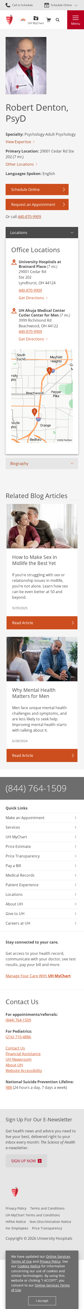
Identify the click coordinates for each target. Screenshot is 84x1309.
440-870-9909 (29, 216)
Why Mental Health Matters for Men (34, 693)
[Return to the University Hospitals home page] (9, 20)
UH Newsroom (19, 1059)
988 (9, 1087)
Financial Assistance (23, 1053)
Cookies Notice (29, 1266)
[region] (42, 396)
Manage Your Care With (38, 975)
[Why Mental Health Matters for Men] (42, 659)
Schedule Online (61, 5)
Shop (48, 20)
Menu (75, 23)
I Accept (42, 1300)
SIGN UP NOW (23, 1160)
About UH (14, 1065)
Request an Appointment (33, 204)
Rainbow (23, 20)
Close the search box (64, 20)
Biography (19, 463)
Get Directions (31, 297)
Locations (18, 232)
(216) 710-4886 (18, 1036)
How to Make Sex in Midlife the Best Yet (34, 560)
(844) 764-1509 (36, 788)
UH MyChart (36, 21)
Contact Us (15, 1048)
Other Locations (20, 164)
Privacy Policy (50, 1261)
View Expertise (18, 141)
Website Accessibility (24, 1070)
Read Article (22, 622)
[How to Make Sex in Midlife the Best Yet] (42, 526)
